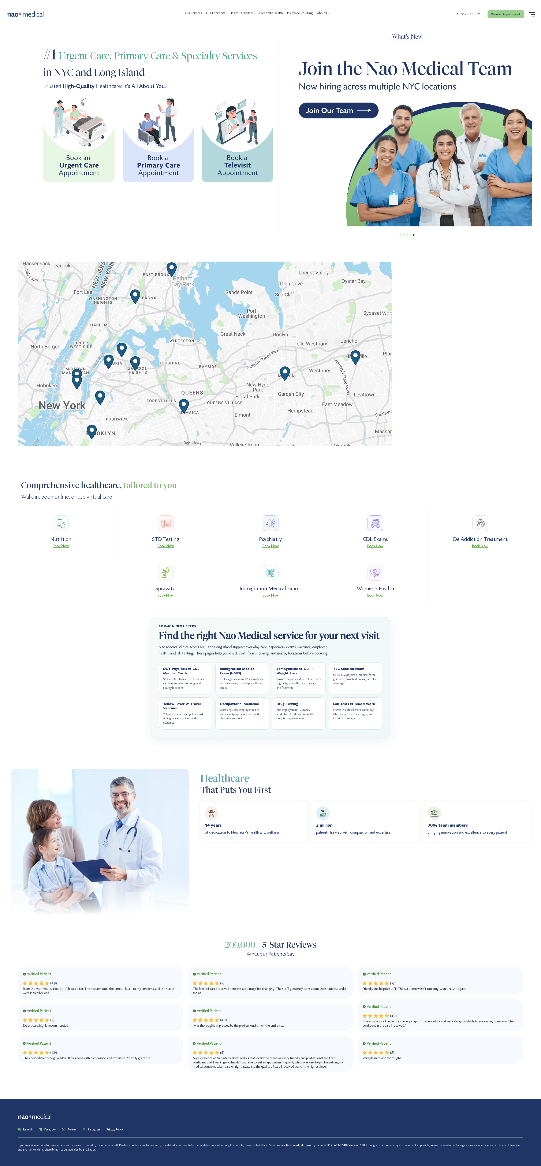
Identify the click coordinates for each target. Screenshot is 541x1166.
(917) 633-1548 (337, 1145)
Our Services (193, 13)
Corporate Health (271, 13)
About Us (323, 13)
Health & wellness (242, 13)
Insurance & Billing (300, 13)
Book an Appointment (505, 14)
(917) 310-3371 (470, 14)
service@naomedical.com (293, 1145)
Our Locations (215, 13)
